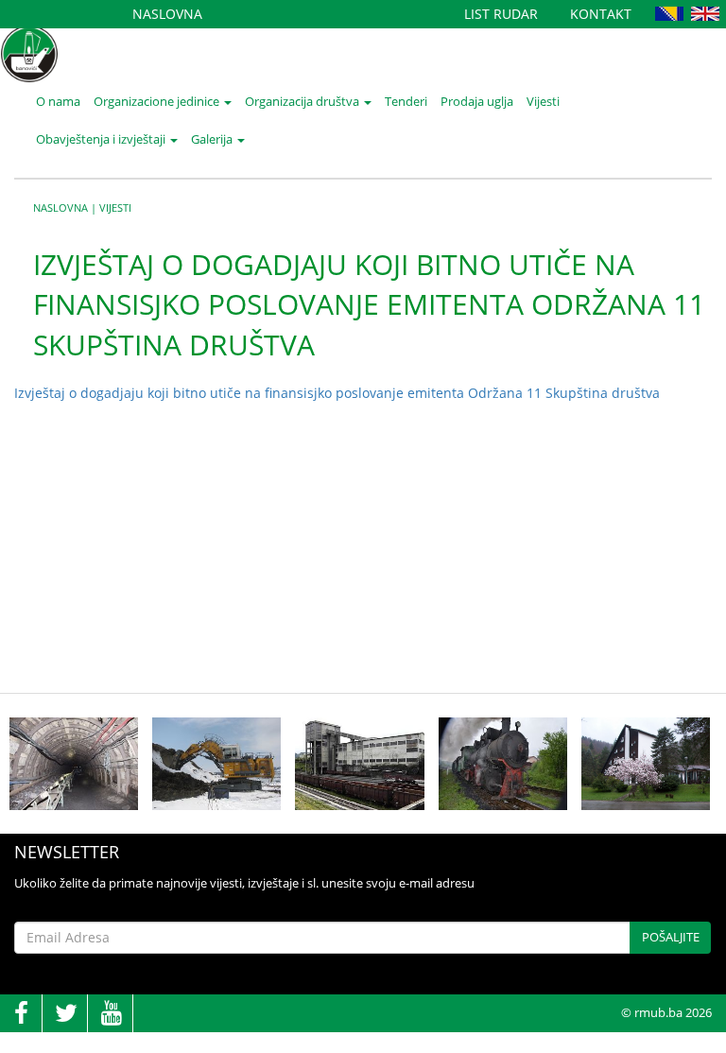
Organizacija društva (303, 101)
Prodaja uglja (477, 101)
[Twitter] (66, 1014)
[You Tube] (111, 1014)
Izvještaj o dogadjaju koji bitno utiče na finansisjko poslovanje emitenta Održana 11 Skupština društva (337, 393)
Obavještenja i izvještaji (102, 138)
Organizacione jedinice (158, 101)
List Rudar (501, 14)
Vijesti (543, 101)
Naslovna (167, 14)
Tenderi (406, 101)
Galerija (213, 138)
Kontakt (600, 14)
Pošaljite (671, 936)
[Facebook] (21, 1014)
